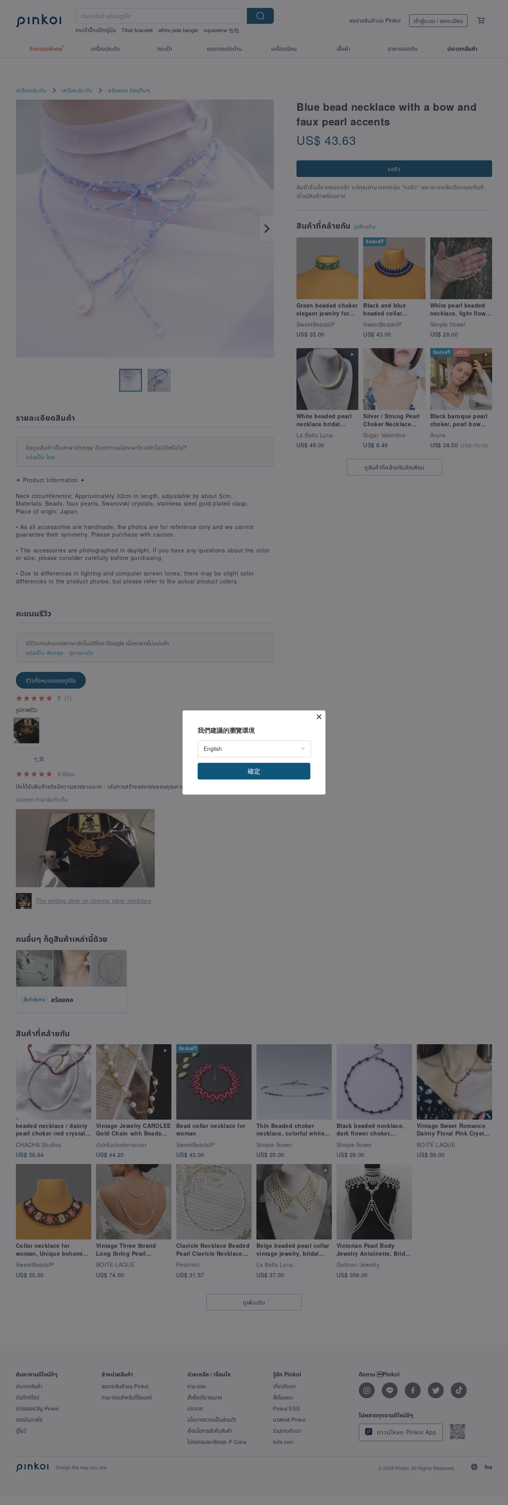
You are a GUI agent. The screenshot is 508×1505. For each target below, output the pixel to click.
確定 (254, 771)
